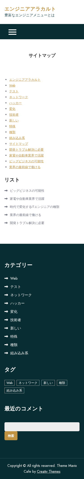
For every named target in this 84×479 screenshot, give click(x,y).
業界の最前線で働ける (25, 167)
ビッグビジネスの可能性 (26, 161)
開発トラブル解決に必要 (26, 149)
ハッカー (15, 103)
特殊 (12, 126)
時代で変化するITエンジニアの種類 (34, 207)
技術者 (14, 114)
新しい (14, 120)
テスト (14, 91)
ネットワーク (18, 97)
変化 (12, 109)
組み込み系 (17, 138)
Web (12, 85)
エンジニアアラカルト (30, 9)
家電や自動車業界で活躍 (26, 155)
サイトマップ (18, 144)
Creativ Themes (48, 471)
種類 (12, 132)
